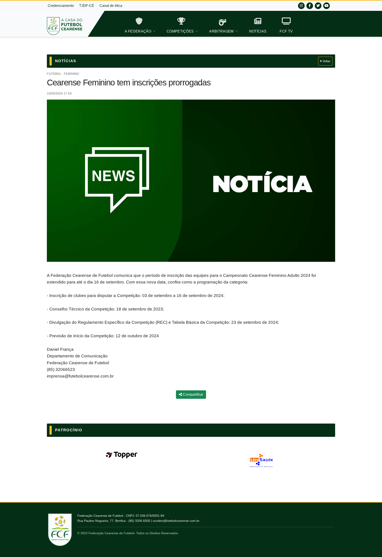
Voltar (326, 61)
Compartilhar (192, 394)
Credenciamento (61, 6)
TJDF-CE (86, 6)
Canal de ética (110, 6)
